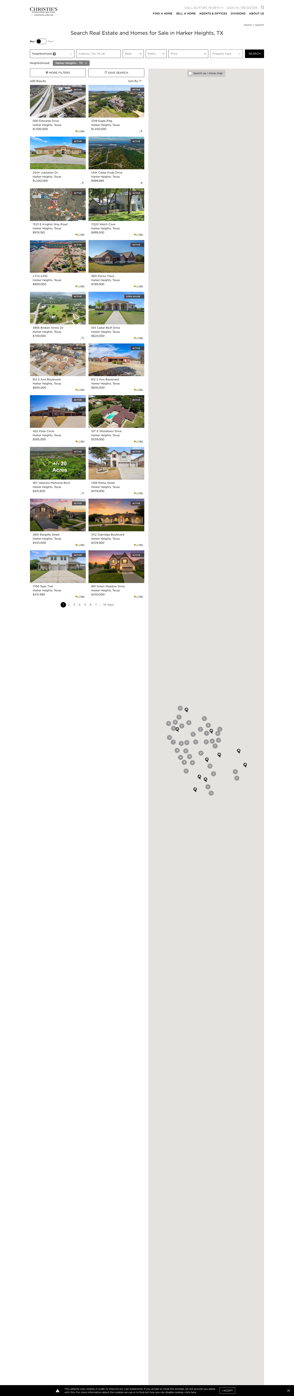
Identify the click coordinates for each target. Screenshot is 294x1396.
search (254, 53)
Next (111, 604)
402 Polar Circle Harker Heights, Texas (55, 397)
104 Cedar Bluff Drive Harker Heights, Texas (113, 295)
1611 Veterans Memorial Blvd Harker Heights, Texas (53, 451)
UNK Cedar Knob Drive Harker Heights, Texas (114, 140)
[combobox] (52, 54)
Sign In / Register (242, 8)
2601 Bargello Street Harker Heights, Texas (54, 502)
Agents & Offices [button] (213, 13)
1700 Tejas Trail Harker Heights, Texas (55, 552)
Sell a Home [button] (186, 13)
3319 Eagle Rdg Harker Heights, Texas (113, 86)
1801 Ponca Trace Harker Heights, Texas (114, 242)
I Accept (227, 1390)
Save (117, 72)
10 (104, 604)
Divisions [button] (238, 13)
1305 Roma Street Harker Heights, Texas (115, 448)
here (193, 1392)
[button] (245, 765)
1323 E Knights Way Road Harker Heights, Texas (52, 192)
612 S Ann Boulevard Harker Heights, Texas (54, 347)
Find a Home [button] (163, 13)
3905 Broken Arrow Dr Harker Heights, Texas (56, 295)
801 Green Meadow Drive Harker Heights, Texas (115, 554)
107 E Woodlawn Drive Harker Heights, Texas (114, 399)
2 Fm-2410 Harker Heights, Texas (52, 242)
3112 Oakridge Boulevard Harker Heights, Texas (115, 502)
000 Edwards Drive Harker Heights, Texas (58, 86)
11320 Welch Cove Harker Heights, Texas (115, 190)
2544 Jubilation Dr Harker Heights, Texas (57, 138)
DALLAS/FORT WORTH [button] (202, 8)
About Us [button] (256, 13)
